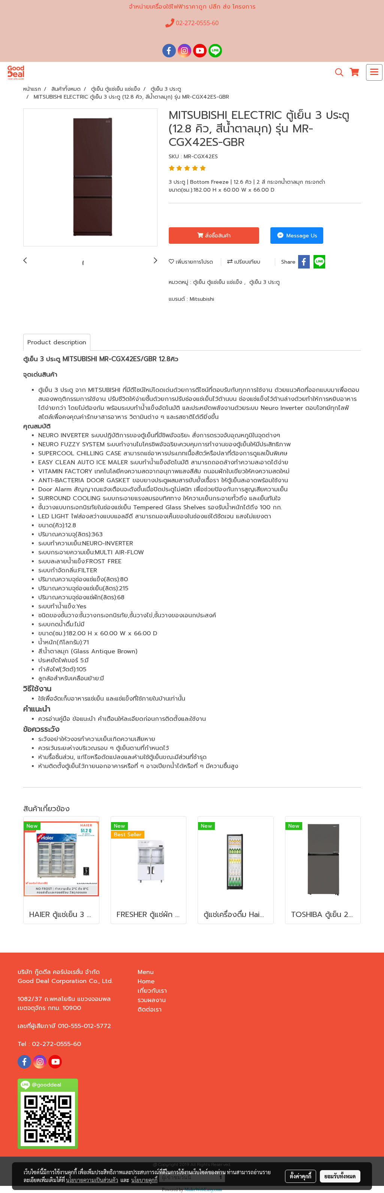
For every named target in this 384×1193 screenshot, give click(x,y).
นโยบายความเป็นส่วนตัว (92, 1179)
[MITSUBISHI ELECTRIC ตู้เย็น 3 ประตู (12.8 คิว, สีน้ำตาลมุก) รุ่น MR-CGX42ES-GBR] (90, 178)
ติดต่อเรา (150, 1009)
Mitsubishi (202, 299)
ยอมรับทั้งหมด (340, 1176)
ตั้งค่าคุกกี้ (300, 1176)
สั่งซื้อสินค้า (217, 236)
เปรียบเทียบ (246, 262)
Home (146, 981)
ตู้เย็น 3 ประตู (264, 282)
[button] (336, 72)
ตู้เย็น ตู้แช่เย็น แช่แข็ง (218, 282)
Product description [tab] (56, 342)
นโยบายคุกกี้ (144, 1179)
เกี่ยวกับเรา (152, 990)
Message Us (301, 236)
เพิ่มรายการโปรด (193, 262)
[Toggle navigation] (374, 72)
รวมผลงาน (152, 1000)
